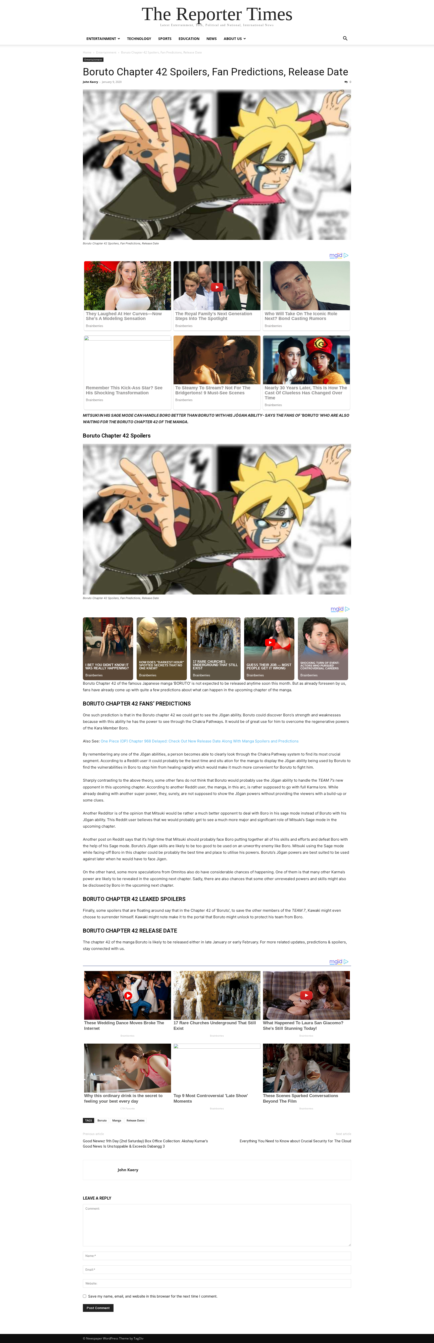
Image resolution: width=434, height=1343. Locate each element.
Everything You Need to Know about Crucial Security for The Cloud (295, 1141)
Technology (139, 38)
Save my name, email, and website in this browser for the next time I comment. (153, 1296)
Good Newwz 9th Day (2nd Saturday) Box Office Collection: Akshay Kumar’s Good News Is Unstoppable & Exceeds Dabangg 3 (145, 1144)
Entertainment (101, 38)
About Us (233, 38)
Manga (116, 1120)
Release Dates (135, 1120)
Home (87, 52)
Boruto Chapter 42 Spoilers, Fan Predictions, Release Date (215, 72)
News (211, 38)
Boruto (102, 1120)
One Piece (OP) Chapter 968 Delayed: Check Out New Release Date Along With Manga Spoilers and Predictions (200, 741)
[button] (345, 39)
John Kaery (90, 82)
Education (189, 38)
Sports (165, 38)
